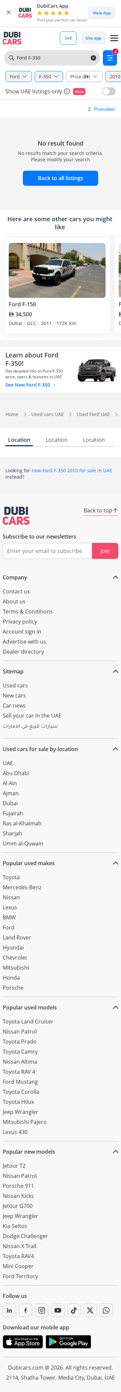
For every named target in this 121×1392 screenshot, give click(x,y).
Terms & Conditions (28, 611)
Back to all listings (60, 178)
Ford (8, 927)
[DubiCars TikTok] (74, 1310)
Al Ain (10, 783)
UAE (8, 763)
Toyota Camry (20, 1051)
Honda (11, 977)
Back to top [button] (98, 510)
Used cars (15, 685)
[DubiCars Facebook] (25, 1310)
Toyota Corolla (21, 1091)
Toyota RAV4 (18, 1256)
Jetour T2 (14, 1165)
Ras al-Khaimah (22, 823)
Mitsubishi (16, 967)
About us (14, 601)
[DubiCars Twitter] (90, 1310)
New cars (14, 695)
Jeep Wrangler (20, 1112)
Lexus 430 (15, 1132)
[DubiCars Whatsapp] (106, 1310)
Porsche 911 (18, 1186)
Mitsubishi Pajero (25, 1122)
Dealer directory (23, 651)
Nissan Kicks (18, 1196)
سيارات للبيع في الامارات (30, 727)
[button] (8, 12)
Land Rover (17, 937)
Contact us (16, 591)
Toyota (11, 877)
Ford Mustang (20, 1081)
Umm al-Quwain (23, 843)
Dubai (10, 803)
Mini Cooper (18, 1266)
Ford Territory (20, 1276)
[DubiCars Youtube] (57, 1310)
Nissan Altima (20, 1061)
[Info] (67, 91)
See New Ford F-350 (28, 385)
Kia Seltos (15, 1226)
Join (105, 551)
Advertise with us (24, 641)
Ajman (11, 793)
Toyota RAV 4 (19, 1071)
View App (102, 13)
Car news (14, 705)
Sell (68, 38)
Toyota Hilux (18, 1102)
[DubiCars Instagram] (41, 1310)
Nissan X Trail (19, 1246)
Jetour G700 (18, 1206)
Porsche (13, 987)
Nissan (11, 897)
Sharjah (12, 833)
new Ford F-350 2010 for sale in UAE (72, 470)
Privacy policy (20, 621)
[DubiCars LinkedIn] (9, 1310)
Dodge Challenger (25, 1236)
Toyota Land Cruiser (28, 1021)
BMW (9, 917)
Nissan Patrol (20, 1031)
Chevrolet (15, 957)
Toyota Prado (20, 1041)
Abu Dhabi (16, 773)
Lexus (10, 907)
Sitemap (13, 671)
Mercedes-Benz (22, 887)
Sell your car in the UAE (32, 715)
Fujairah (13, 813)
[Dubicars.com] (16, 516)
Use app (93, 38)
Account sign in (22, 631)
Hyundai (13, 947)
